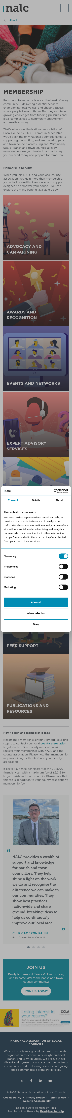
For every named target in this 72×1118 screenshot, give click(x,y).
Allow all (36, 602)
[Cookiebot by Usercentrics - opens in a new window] (53, 491)
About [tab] (59, 500)
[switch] (63, 566)
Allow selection (36, 613)
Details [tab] (36, 500)
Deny (36, 624)
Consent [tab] (13, 500)
